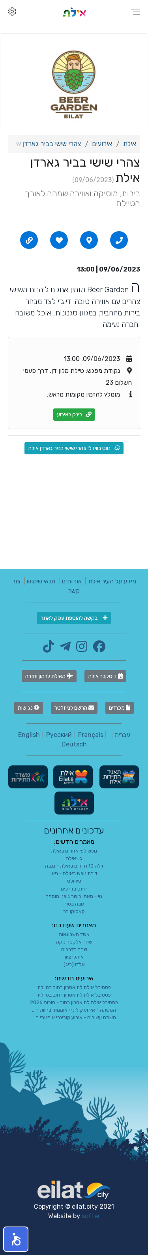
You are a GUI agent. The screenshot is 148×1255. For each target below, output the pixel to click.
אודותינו (72, 581)
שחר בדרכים (74, 949)
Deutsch (74, 744)
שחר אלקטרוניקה (74, 942)
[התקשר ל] (119, 240)
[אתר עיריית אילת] (72, 776)
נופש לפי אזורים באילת (74, 851)
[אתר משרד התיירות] (28, 776)
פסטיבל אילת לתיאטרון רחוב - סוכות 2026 (74, 1002)
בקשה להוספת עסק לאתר (70, 618)
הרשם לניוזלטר (71, 707)
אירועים (102, 144)
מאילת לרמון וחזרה (46, 676)
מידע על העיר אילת (112, 581)
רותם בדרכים (74, 889)
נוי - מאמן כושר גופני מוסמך (74, 896)
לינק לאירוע (69, 414)
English (29, 735)
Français (90, 735)
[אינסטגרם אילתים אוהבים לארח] (79, 649)
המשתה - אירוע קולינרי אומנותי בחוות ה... (74, 1010)
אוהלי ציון (74, 957)
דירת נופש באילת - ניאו (74, 873)
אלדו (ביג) (74, 964)
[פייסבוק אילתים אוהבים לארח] (97, 649)
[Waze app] (89, 240)
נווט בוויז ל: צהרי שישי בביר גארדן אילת (69, 448)
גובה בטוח (74, 904)
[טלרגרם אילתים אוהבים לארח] (63, 649)
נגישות (26, 707)
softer (91, 1216)
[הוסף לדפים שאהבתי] (59, 240)
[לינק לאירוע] (29, 240)
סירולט (74, 881)
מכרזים (117, 707)
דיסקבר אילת (103, 676)
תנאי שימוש (41, 581)
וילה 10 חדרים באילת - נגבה (74, 866)
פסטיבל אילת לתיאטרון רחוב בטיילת (74, 987)
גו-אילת (74, 858)
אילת (129, 144)
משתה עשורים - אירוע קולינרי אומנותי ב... (74, 1017)
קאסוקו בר (74, 911)
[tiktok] (48, 649)
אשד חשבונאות (74, 934)
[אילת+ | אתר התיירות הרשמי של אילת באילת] (74, 11)
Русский (59, 735)
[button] (16, 1239)
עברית (122, 735)
